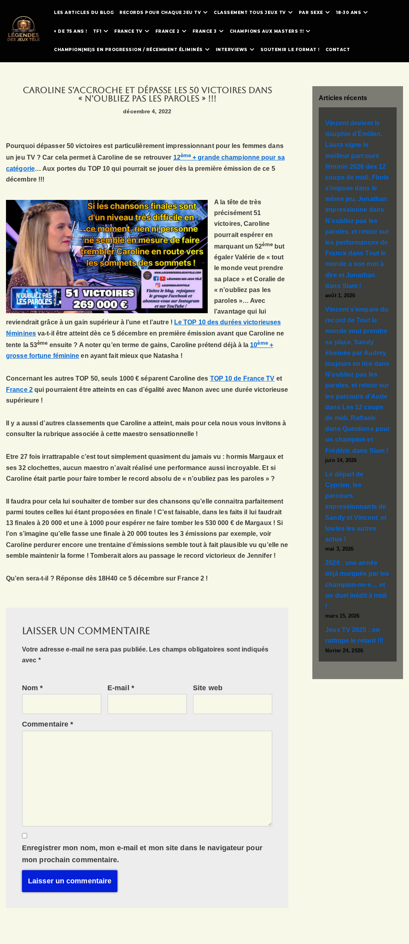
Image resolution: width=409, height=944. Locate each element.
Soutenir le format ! (290, 49)
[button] (205, 12)
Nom (32, 688)
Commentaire (47, 724)
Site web (207, 688)
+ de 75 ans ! (70, 31)
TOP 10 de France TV (242, 378)
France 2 (19, 389)
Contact (338, 49)
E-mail (120, 688)
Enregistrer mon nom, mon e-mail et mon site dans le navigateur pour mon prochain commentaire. (142, 854)
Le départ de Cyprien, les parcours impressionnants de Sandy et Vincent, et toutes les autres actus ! (355, 507)
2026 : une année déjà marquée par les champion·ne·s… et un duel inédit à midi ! (357, 584)
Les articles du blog (83, 12)
